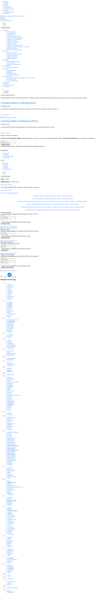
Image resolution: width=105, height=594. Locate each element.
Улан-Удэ (9, 549)
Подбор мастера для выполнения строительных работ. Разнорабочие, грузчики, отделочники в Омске (46, 201)
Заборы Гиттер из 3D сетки (14, 45)
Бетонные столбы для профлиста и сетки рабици (21, 77)
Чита (8, 572)
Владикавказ (10, 322)
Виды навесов (11, 63)
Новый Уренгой (11, 460)
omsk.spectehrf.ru (74, 204)
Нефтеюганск (11, 441)
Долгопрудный (11, 346)
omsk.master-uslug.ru (81, 201)
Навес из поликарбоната (14, 64)
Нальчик (9, 435)
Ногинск (9, 461)
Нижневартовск (11, 442)
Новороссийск (11, 453)
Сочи (8, 525)
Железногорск (11, 358)
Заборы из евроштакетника (14, 37)
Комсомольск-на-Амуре (14, 395)
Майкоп (9, 419)
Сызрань (9, 532)
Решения (6, 82)
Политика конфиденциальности (10, 193)
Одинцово (10, 469)
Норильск (10, 463)
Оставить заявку (5, 144)
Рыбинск (9, 503)
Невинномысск (11, 438)
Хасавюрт (10, 561)
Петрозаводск (11, 485)
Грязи (8, 337)
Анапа (9, 288)
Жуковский (10, 359)
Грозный (9, 336)
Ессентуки (10, 355)
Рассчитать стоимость (7, 184)
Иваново (9, 368)
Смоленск (10, 524)
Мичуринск (10, 423)
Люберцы (10, 414)
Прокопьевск (11, 490)
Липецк (9, 413)
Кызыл (9, 410)
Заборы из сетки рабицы (14, 39)
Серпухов (10, 521)
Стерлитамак (11, 529)
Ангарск (9, 290)
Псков (9, 491)
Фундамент (7, 65)
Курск (9, 408)
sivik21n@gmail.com (6, 20)
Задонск (9, 362)
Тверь (8, 540)
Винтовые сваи (11, 73)
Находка (9, 436)
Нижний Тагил (11, 447)
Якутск (9, 590)
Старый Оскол (11, 528)
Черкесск (9, 571)
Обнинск (9, 467)
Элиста (9, 583)
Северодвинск (11, 516)
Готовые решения (9, 8)
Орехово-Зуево (11, 476)
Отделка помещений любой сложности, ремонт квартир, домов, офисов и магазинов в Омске (47, 207)
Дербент (9, 342)
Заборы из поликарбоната (14, 49)
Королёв (9, 398)
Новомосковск (11, 451)
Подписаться (4, 250)
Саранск (9, 512)
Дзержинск (10, 343)
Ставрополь (10, 527)
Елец (8, 352)
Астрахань (10, 297)
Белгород (9, 308)
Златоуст (9, 365)
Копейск (9, 396)
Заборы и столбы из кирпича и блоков (18, 46)
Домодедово (10, 348)
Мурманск (10, 426)
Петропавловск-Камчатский (15, 487)
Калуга (9, 380)
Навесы (6, 4)
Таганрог (9, 537)
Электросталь (11, 581)
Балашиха (10, 303)
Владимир (10, 324)
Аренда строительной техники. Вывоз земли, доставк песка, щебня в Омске (47, 204)
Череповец (10, 569)
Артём (9, 294)
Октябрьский (11, 470)
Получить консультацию (7, 267)
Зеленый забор (11, 33)
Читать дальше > (5, 114)
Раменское (10, 497)
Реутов (9, 498)
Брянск (9, 316)
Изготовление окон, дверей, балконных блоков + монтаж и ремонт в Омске (47, 209)
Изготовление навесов (13, 61)
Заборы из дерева (12, 40)
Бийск (9, 312)
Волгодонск (10, 327)
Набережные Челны (12, 432)
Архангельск (10, 296)
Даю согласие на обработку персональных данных (16, 222)
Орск (8, 478)
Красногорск (10, 401)
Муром (9, 427)
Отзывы (6, 10)
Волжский (10, 328)
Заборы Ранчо (11, 34)
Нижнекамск (10, 444)
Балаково (9, 302)
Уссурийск (10, 553)
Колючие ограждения (13, 74)
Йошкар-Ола (10, 374)
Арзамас (9, 291)
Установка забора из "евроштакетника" (18, 103)
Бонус (4, 19)
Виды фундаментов (12, 67)
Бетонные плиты (12, 79)
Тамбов (9, 538)
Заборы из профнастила (14, 36)
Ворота (6, 3)
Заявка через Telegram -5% (9, 226)
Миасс (9, 421)
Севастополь (10, 515)
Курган (9, 407)
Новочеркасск (11, 457)
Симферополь (11, 522)
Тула (8, 544)
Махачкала (10, 420)
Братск (9, 315)
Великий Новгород (12, 319)
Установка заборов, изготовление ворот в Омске (46, 195)
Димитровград (11, 345)
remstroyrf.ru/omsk (79, 207)
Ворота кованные (12, 58)
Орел (8, 473)
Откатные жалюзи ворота (14, 54)
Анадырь (9, 287)
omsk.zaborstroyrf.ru (66, 195)
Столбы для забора (12, 80)
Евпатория (10, 350)
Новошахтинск (11, 458)
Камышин (10, 383)
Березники (10, 311)
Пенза (9, 481)
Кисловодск (10, 390)
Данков (9, 340)
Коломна (9, 393)
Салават (9, 507)
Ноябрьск (10, 464)
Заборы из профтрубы (13, 42)
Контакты (6, 13)
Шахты (9, 575)
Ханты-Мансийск (12, 559)
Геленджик (10, 334)
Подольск (10, 488)
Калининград (11, 379)
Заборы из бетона (12, 48)
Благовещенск (11, 314)
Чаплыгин (10, 565)
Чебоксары (10, 566)
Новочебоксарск (11, 456)
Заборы (6, 1)
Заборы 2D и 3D (11, 43)
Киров (9, 389)
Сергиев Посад (11, 519)
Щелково (9, 578)
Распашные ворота (12, 55)
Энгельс (9, 584)
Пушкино (10, 492)
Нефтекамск (10, 439)
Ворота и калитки (12, 52)
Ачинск (9, 299)
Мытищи (9, 429)
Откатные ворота (12, 57)
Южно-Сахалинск (12, 587)
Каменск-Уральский (12, 382)
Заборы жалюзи (11, 31)
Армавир (9, 293)
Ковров (9, 392)
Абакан (9, 284)
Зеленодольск (11, 364)
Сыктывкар (10, 534)
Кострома (10, 399)
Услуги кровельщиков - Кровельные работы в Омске (47, 198)
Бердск (9, 309)
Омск (3, 17)
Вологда (9, 330)
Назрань (9, 433)
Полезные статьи (8, 11)
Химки (9, 562)
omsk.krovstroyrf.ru (68, 198)
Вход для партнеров (6, 190)
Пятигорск (10, 494)
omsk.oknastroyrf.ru (74, 209)
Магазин (6, 5)
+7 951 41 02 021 (5, 27)
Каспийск (10, 385)
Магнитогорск (11, 417)
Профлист (10, 71)
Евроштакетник (11, 70)
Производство (8, 7)
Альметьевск (10, 285)
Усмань (9, 552)
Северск (9, 518)
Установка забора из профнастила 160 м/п (19, 121)
